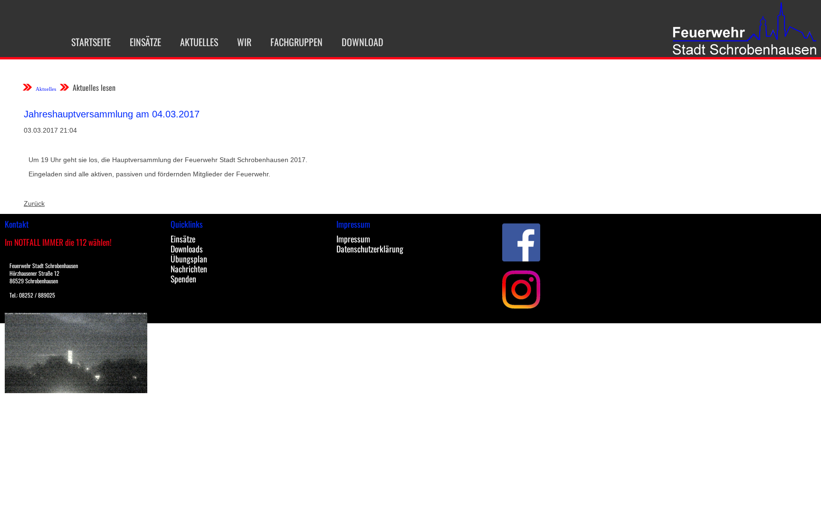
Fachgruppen (296, 42)
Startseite (91, 42)
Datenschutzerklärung (369, 248)
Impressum (353, 238)
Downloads (187, 248)
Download (362, 42)
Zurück (34, 203)
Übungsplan (189, 258)
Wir (244, 42)
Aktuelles (199, 42)
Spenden (183, 278)
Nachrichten (189, 268)
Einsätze (145, 42)
